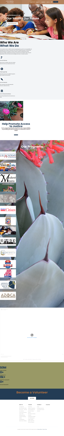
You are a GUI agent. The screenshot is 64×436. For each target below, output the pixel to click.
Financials (25, 409)
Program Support (30, 419)
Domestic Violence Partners (31, 412)
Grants (38, 406)
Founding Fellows (21, 419)
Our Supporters (21, 406)
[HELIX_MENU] (51, 2)
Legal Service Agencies (31, 408)
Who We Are (21, 409)
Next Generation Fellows (23, 408)
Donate (55, 1)
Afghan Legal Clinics (31, 420)
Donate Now (16, 134)
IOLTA (48, 2)
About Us (32, 2)
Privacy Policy (39, 429)
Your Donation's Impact (40, 409)
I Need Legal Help (3, 71)
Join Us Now (32, 398)
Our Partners (25, 412)
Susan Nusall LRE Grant (31, 409)
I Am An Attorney (3, 60)
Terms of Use (44, 429)
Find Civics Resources (12, 23)
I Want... (38, 2)
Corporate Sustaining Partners (22, 417)
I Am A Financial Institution (5, 93)
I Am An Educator (3, 82)
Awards (43, 2)
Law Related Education (40, 408)
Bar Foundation (25, 359)
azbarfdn (30, 359)
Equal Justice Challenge (22, 420)
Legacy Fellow (21, 413)
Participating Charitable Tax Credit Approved (31, 417)
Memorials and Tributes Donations (31, 414)
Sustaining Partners (22, 415)
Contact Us (21, 412)
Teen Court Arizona (31, 422)
